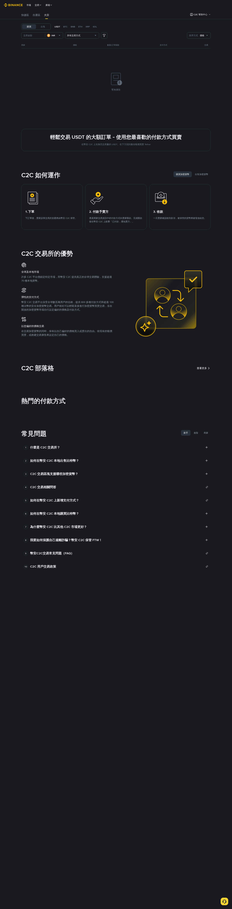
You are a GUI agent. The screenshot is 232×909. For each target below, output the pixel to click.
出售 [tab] (43, 26)
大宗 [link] (46, 15)
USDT (57, 26)
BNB (73, 26)
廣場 (47, 5)
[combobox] (54, 35)
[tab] (25, 15)
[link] (119, 487)
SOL (95, 26)
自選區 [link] (36, 15)
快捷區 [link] (25, 15)
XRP (88, 26)
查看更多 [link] (202, 368)
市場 (29, 5)
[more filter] (104, 35)
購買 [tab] (29, 26)
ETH (80, 26)
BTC (65, 26)
